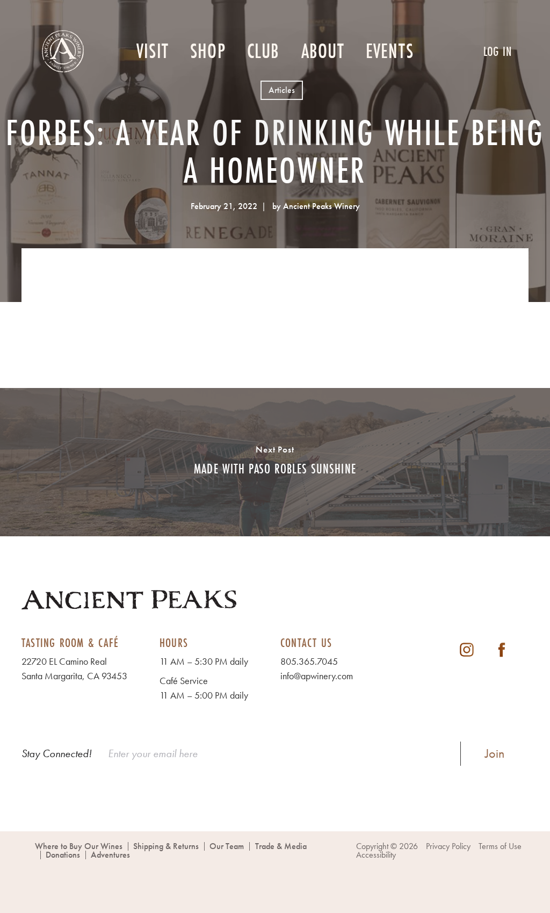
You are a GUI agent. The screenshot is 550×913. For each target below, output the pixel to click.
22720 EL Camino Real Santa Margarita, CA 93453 (74, 668)
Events (390, 51)
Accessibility (376, 854)
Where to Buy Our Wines (78, 846)
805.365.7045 (309, 661)
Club (263, 51)
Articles (282, 90)
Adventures (110, 854)
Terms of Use (500, 846)
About (322, 51)
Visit (152, 51)
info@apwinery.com (316, 676)
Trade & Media (281, 846)
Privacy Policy (448, 846)
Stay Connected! (56, 753)
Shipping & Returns (166, 846)
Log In (497, 51)
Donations (63, 854)
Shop (208, 51)
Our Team (226, 846)
